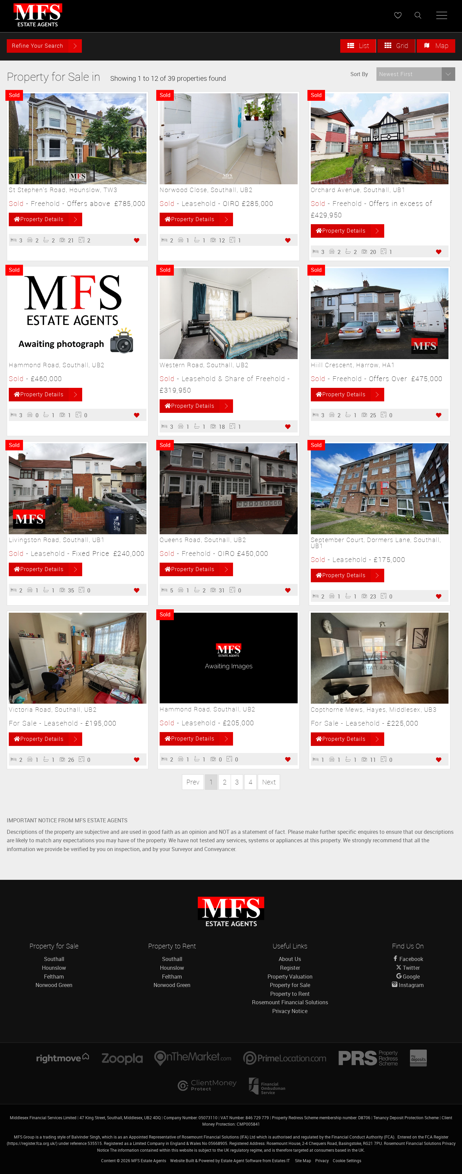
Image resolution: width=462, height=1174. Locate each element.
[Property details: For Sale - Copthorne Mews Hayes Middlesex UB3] (379, 701)
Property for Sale (290, 985)
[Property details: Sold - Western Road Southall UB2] (228, 357)
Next (269, 781)
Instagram (410, 985)
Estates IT (281, 1160)
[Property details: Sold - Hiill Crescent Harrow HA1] (379, 357)
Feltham (54, 976)
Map (441, 45)
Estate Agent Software (241, 1160)
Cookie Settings (347, 1160)
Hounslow (54, 967)
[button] (415, 74)
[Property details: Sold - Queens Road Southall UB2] (228, 532)
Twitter (410, 967)
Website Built (182, 1160)
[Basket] (398, 15)
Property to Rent (290, 993)
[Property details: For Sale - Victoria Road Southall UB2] (77, 701)
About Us (290, 959)
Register (290, 967)
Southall (54, 959)
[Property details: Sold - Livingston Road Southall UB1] (77, 532)
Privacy (322, 1160)
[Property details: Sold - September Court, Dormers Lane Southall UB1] (379, 532)
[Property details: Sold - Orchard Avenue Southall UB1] (379, 182)
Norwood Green (54, 985)
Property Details (42, 219)
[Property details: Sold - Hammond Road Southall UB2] (77, 357)
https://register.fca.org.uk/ (32, 1143)
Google (410, 976)
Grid (401, 45)
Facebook (410, 959)
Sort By (359, 74)
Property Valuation (290, 976)
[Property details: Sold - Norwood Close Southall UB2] (228, 182)
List (363, 45)
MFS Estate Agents (148, 1160)
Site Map (303, 1160)
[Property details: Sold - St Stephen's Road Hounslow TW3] (77, 182)
